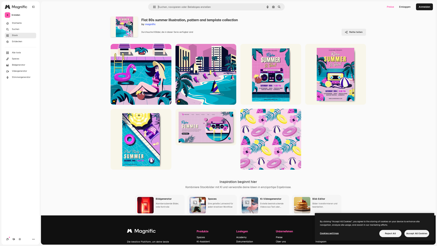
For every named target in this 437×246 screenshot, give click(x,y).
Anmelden (424, 6)
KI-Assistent (203, 241)
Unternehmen (284, 231)
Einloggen (405, 6)
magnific (150, 24)
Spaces (201, 237)
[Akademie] (13, 239)
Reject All (390, 233)
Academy (241, 237)
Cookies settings (329, 233)
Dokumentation (244, 241)
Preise (390, 6)
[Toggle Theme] (20, 239)
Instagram (320, 241)
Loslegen (242, 231)
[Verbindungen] (7, 239)
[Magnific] (141, 231)
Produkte (202, 231)
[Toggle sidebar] (33, 7)
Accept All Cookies (416, 233)
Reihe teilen (356, 32)
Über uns (281, 241)
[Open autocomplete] (153, 7)
